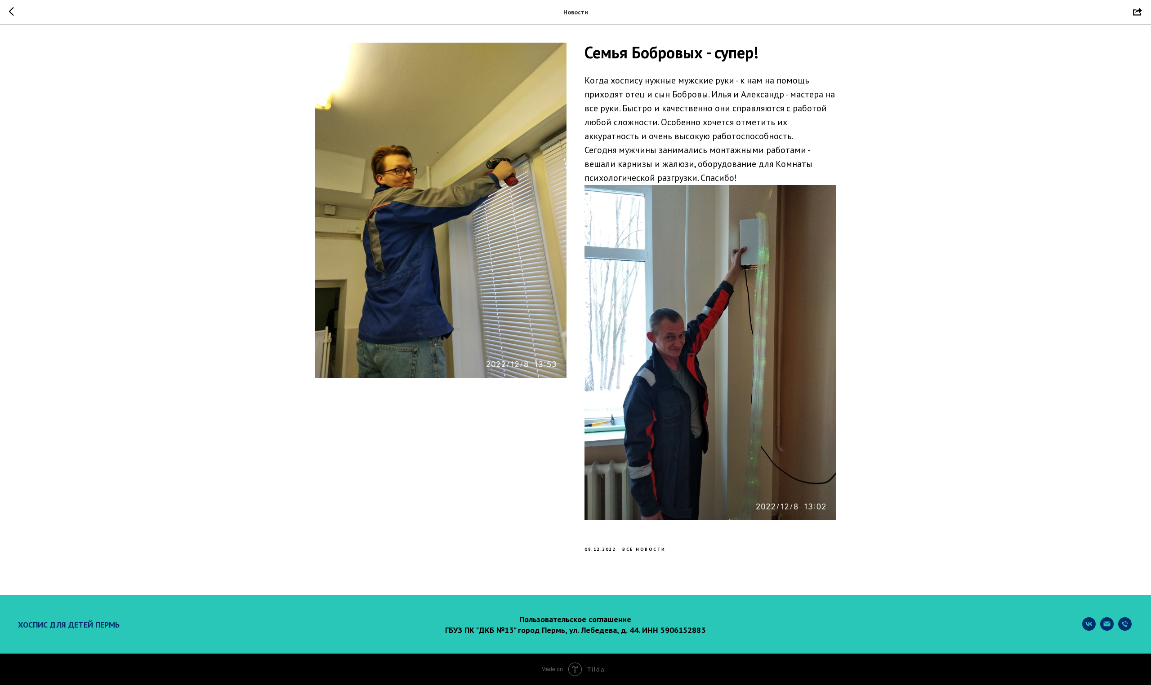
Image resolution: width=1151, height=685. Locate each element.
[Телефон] (1125, 628)
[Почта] (1107, 628)
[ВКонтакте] (1089, 628)
